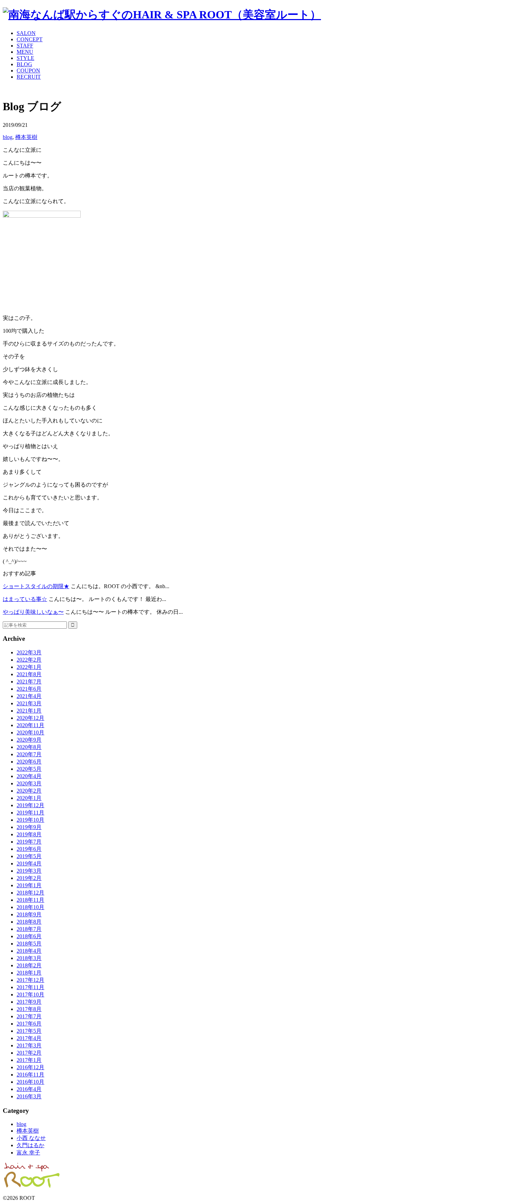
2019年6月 (29, 849)
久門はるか (30, 1145)
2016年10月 (30, 1082)
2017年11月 (30, 987)
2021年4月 (29, 696)
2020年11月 (30, 725)
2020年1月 (29, 798)
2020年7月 (29, 754)
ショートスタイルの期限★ (36, 586)
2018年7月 (29, 929)
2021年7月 (29, 681)
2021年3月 (29, 703)
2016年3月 (29, 1096)
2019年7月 (29, 842)
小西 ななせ (31, 1138)
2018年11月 (30, 900)
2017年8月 (29, 1009)
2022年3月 (29, 652)
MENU (25, 52)
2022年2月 (29, 660)
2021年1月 (29, 711)
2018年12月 (30, 893)
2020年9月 (29, 740)
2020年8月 (29, 747)
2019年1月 (29, 885)
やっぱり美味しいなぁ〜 (33, 612)
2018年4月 (29, 951)
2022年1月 (29, 667)
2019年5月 (29, 856)
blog (7, 137)
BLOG (24, 64)
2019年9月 (29, 827)
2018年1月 (29, 973)
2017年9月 (29, 1002)
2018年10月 (30, 907)
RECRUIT (29, 77)
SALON (26, 33)
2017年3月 (29, 1045)
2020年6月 (29, 762)
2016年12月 (30, 1067)
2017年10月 (30, 994)
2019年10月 (30, 820)
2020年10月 (30, 732)
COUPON (28, 70)
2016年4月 (29, 1089)
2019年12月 (30, 805)
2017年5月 (29, 1031)
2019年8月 (29, 834)
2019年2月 (29, 878)
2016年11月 (30, 1075)
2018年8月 (29, 922)
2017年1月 (29, 1060)
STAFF (25, 46)
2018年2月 (29, 965)
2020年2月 (29, 791)
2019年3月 (29, 871)
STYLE (25, 58)
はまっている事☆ (25, 599)
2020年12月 (30, 718)
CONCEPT (30, 39)
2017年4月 (29, 1038)
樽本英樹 (26, 137)
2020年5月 (29, 769)
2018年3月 (29, 958)
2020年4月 (29, 776)
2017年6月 (29, 1024)
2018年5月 (29, 943)
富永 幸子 (28, 1152)
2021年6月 (29, 689)
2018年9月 (29, 914)
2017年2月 (29, 1053)
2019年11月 (30, 812)
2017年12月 (30, 980)
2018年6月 (29, 936)
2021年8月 (29, 674)
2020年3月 (29, 783)
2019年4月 (29, 863)
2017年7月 (29, 1016)
